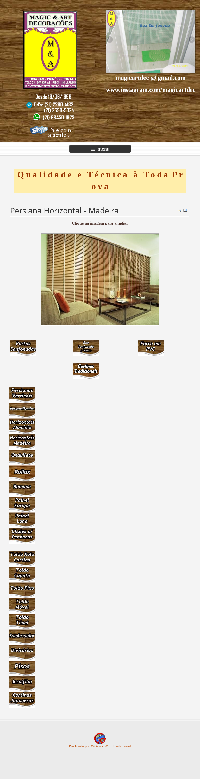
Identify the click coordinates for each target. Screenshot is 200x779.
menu (103, 149)
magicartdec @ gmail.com (151, 77)
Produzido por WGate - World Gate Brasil (100, 746)
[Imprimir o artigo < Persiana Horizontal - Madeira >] (180, 210)
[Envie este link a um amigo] (185, 210)
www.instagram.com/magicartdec (151, 89)
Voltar (192, 774)
